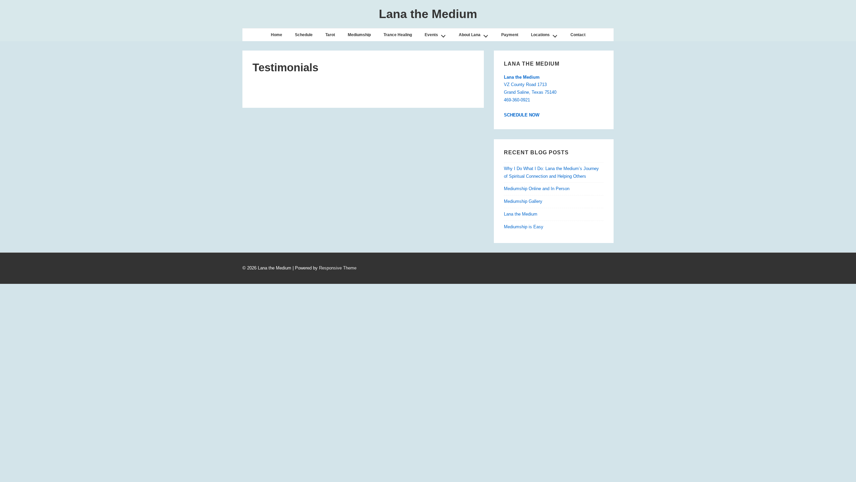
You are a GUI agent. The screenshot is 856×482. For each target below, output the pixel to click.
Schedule (304, 34)
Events (431, 34)
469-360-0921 (517, 99)
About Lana (469, 34)
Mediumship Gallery (523, 201)
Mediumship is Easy (523, 226)
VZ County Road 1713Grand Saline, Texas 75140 (530, 85)
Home (276, 34)
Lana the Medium (428, 14)
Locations (540, 34)
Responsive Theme (337, 267)
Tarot (330, 34)
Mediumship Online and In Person (536, 188)
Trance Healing (398, 34)
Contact (577, 34)
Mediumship (359, 34)
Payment (509, 34)
